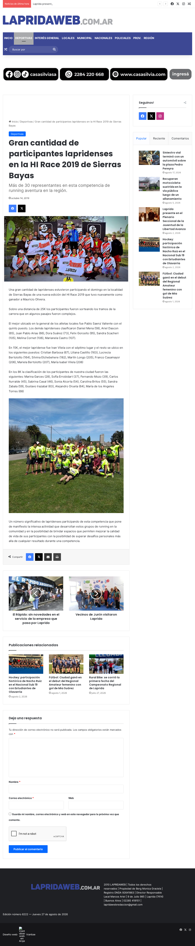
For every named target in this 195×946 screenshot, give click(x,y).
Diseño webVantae (19, 934)
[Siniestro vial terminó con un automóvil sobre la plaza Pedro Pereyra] (149, 158)
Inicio (8, 38)
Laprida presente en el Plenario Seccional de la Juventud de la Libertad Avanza (80, 3)
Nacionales (103, 38)
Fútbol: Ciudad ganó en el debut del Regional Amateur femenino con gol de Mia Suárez (65, 682)
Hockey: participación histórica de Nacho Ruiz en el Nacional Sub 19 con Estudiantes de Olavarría (25, 684)
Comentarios (180, 138)
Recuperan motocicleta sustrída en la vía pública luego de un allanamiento (172, 189)
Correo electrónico (21, 798)
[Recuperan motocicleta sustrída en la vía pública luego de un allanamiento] (149, 184)
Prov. (137, 38)
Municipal (84, 38)
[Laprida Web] (58, 20)
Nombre (14, 781)
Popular (141, 138)
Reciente (159, 138)
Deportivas (23, 38)
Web (71, 798)
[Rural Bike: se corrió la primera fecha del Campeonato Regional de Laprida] (106, 664)
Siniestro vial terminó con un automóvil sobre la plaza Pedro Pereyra (174, 160)
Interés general (47, 38)
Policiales (123, 38)
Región (149, 38)
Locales (68, 38)
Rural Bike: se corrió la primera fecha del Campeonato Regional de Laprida (105, 682)
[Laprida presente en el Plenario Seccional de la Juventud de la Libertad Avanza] (149, 214)
